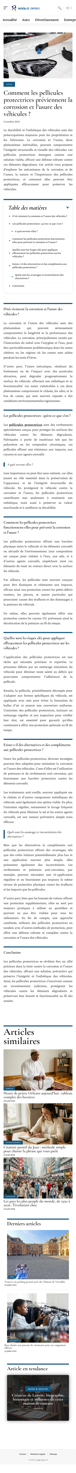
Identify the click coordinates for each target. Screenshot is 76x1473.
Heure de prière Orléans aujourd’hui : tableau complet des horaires (38, 1095)
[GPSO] (25, 8)
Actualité (10, 1196)
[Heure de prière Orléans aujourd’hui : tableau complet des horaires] (38, 1069)
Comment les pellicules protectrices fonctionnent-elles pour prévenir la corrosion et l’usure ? (38, 240)
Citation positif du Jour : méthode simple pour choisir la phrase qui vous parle (35, 1149)
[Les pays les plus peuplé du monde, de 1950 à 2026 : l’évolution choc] (38, 1178)
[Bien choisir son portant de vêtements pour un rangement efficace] (38, 1318)
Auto (9, 84)
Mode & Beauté (38, 1388)
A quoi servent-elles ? (26, 231)
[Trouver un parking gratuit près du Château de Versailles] (38, 1254)
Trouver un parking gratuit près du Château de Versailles (34, 1281)
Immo (12, 1277)
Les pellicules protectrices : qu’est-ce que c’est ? (37, 223)
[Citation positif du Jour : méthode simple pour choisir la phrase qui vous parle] (38, 1124)
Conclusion (18, 285)
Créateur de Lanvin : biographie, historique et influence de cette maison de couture (38, 1399)
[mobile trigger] (7, 8)
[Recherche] (60, 8)
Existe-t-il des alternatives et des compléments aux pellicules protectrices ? (39, 266)
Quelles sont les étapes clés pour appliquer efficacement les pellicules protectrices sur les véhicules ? (36, 253)
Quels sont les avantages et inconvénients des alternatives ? (39, 276)
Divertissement (13, 1142)
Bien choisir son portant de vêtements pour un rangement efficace (35, 1346)
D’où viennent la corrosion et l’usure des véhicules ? (39, 216)
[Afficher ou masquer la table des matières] (58, 208)
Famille (9, 1088)
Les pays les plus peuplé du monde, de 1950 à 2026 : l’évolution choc (37, 1203)
